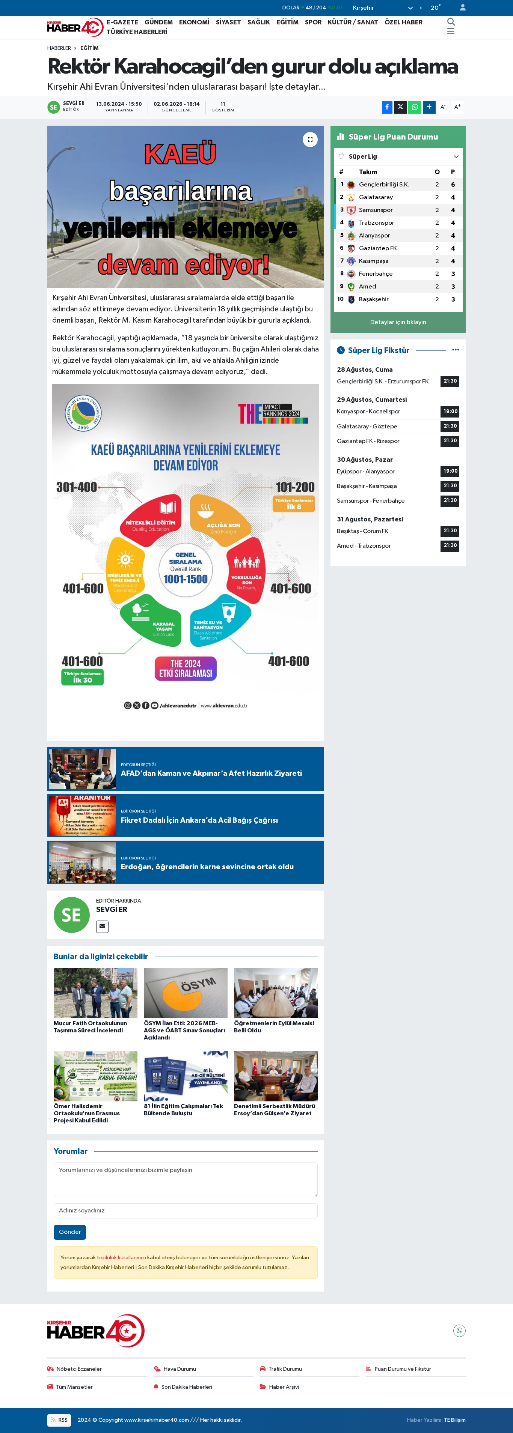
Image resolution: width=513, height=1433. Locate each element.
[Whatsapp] (459, 1331)
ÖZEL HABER (403, 22)
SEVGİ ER (111, 909)
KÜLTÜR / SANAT (353, 22)
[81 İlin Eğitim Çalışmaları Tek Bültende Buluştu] (186, 1076)
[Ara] (451, 22)
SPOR (313, 22)
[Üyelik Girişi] (460, 8)
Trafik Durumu (285, 1369)
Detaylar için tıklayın (398, 322)
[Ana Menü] (450, 32)
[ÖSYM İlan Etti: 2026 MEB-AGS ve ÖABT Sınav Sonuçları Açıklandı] (186, 993)
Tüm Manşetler (74, 1387)
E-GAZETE (122, 22)
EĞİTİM (287, 22)
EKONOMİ (194, 22)
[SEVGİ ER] (72, 915)
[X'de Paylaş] (400, 107)
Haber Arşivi (284, 1387)
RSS (62, 1420)
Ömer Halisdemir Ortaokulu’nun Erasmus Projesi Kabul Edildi (87, 1113)
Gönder (70, 1232)
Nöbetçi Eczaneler (79, 1369)
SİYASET (228, 22)
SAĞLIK (258, 22)
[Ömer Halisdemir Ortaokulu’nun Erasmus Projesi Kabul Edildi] (95, 1076)
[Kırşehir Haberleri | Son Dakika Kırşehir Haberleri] (75, 27)
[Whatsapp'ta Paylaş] (414, 107)
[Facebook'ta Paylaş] (387, 107)
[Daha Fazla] (429, 107)
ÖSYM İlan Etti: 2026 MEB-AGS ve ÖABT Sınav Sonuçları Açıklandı (184, 1030)
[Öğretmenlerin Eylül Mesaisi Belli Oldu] (276, 993)
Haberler (59, 48)
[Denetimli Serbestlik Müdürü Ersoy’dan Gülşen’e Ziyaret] (276, 1076)
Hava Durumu (180, 1369)
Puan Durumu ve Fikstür (403, 1369)
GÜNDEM (159, 22)
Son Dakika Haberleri (186, 1387)
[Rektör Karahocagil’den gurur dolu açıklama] (185, 207)
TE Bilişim (455, 1420)
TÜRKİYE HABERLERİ (137, 32)
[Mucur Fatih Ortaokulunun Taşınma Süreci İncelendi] (95, 993)
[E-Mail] (102, 927)
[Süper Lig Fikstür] (455, 350)
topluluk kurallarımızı (122, 1257)
